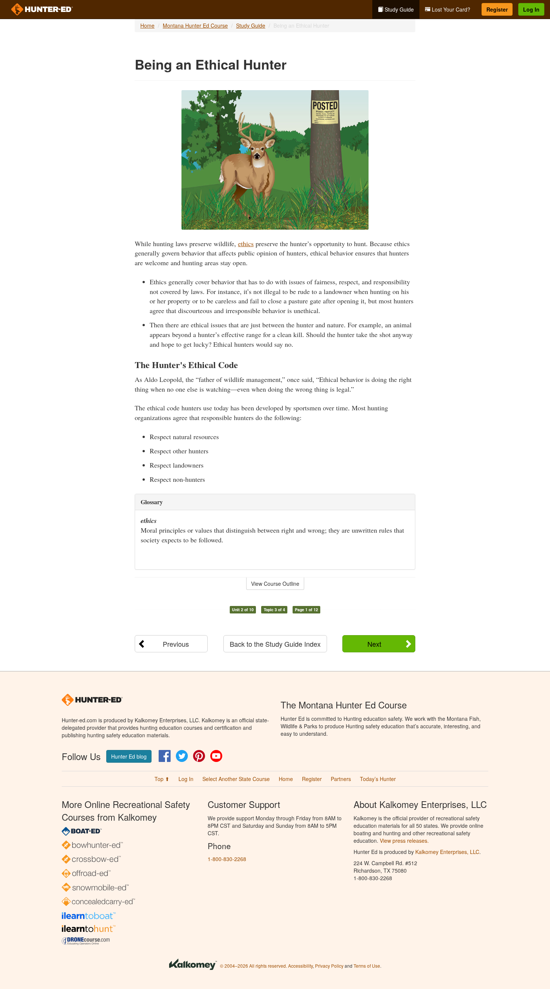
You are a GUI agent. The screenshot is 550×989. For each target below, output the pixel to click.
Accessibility (300, 965)
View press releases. (404, 840)
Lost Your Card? (450, 9)
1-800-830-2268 (227, 859)
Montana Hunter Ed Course (195, 25)
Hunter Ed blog (129, 756)
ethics (246, 243)
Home (147, 25)
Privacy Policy (329, 965)
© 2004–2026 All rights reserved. (253, 965)
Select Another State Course (236, 779)
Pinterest (199, 756)
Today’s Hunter (378, 779)
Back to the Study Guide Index (275, 644)
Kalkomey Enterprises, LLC (447, 851)
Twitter (182, 756)
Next (374, 644)
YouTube (216, 756)
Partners (341, 779)
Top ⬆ (162, 779)
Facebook (165, 756)
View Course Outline (275, 583)
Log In (531, 9)
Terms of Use (367, 965)
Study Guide (398, 9)
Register (497, 9)
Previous (176, 644)
